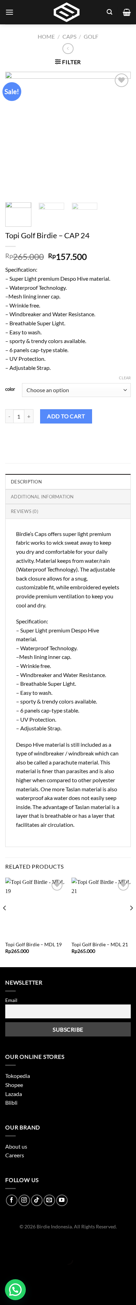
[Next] (131, 921)
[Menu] (9, 12)
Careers (14, 1155)
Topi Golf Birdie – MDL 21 (99, 944)
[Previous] (4, 921)
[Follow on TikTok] (37, 1200)
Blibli (11, 1102)
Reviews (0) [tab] (24, 511)
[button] (15, 1289)
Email (11, 1000)
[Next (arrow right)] (27, 1272)
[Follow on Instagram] (24, 1200)
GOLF (91, 36)
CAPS (69, 36)
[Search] (109, 12)
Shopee (14, 1084)
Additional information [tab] (42, 496)
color (10, 389)
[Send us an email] (49, 1200)
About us (16, 1146)
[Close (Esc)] (7, 1242)
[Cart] (127, 12)
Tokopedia (17, 1075)
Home (46, 36)
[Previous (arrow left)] (7, 1272)
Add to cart (66, 416)
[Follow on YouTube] (62, 1200)
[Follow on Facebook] (11, 1200)
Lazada (13, 1093)
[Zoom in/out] (27, 1242)
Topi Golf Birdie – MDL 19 (33, 944)
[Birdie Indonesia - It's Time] (66, 12)
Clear (125, 377)
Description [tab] (26, 481)
